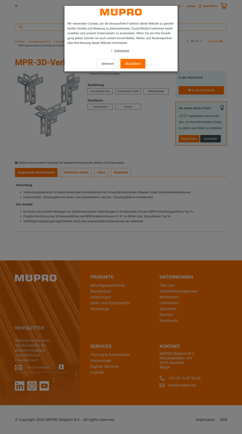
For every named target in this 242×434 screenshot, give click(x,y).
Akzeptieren (133, 64)
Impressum (121, 50)
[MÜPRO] (121, 12)
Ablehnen (108, 64)
